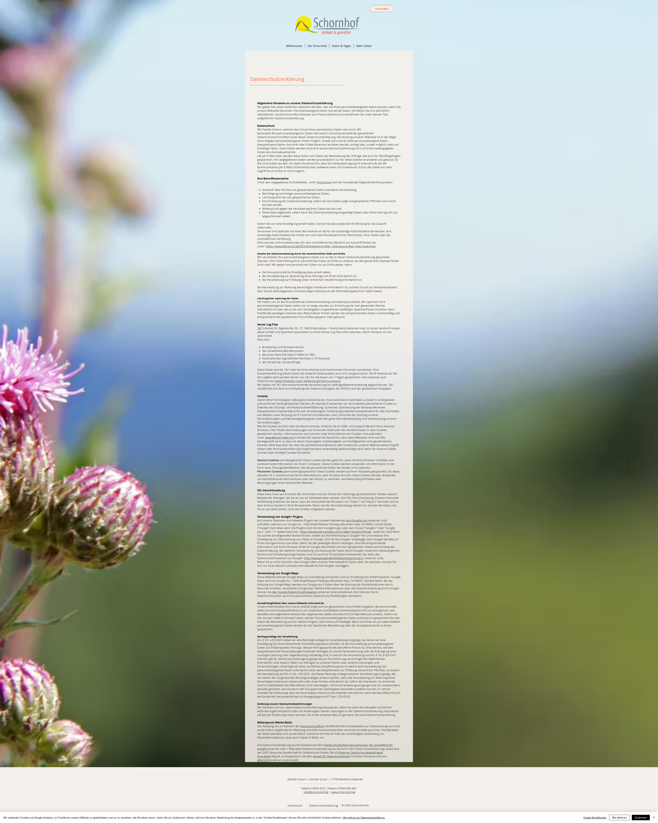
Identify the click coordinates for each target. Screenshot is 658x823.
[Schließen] (654, 817)
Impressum (324, 182)
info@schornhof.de (316, 792)
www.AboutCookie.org (279, 437)
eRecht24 (263, 760)
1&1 (259, 328)
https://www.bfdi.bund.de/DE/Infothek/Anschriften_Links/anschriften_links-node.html (320, 246)
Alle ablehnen (619, 817)
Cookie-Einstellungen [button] (594, 817)
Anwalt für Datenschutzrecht (331, 756)
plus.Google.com (357, 520)
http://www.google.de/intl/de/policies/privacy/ (333, 558)
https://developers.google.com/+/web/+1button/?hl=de (335, 532)
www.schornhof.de (343, 792)
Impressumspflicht (312, 726)
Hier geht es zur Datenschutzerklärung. (364, 817)
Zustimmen (641, 817)
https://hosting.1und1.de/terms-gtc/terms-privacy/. (308, 381)
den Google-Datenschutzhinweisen (294, 592)
